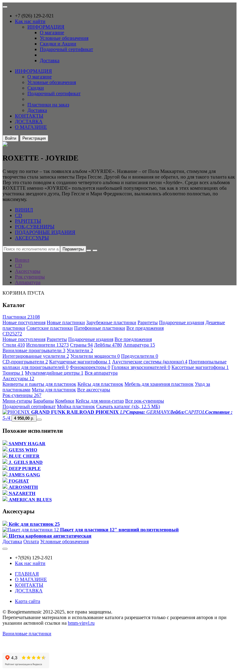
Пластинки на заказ (48, 104)
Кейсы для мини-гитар (100, 401)
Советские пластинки (49, 328)
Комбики (64, 401)
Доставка (49, 60)
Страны (81, 345)
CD (18, 215)
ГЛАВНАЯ (27, 573)
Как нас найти (30, 21)
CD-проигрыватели (25, 361)
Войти (10, 138)
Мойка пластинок (76, 406)
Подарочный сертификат (66, 49)
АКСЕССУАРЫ (32, 237)
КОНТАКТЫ (29, 116)
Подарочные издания (181, 322)
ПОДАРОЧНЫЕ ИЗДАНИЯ (45, 232)
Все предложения (145, 328)
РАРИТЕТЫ (28, 221)
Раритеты (148, 322)
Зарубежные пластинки (111, 322)
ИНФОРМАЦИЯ (45, 27)
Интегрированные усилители (35, 356)
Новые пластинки (66, 322)
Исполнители (47, 345)
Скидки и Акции (58, 43)
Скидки (35, 88)
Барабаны (43, 401)
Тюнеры (13, 373)
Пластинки (21, 317)
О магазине (52, 32)
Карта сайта (27, 601)
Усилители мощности (95, 356)
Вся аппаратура (101, 373)
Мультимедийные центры (54, 373)
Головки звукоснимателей (140, 367)
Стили (13, 345)
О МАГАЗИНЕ (31, 127)
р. (24, 418)
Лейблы (108, 345)
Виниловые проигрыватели (33, 350)
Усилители (80, 350)
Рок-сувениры (21, 395)
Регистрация (34, 138)
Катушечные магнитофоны (80, 361)
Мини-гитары (17, 401)
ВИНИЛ (24, 209)
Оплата (31, 541)
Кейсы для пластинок (100, 384)
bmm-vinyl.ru (81, 623)
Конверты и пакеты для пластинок (39, 384)
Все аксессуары (93, 389)
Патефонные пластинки (99, 328)
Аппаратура (139, 345)
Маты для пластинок (54, 389)
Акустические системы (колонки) (149, 361)
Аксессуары (18, 378)
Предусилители (139, 356)
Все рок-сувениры (144, 401)
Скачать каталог (128, 406)
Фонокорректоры (90, 367)
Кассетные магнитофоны (200, 367)
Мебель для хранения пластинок (159, 384)
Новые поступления (23, 322)
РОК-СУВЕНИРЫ (34, 226)
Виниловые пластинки (26, 633)
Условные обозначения (64, 38)
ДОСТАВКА (29, 121)
